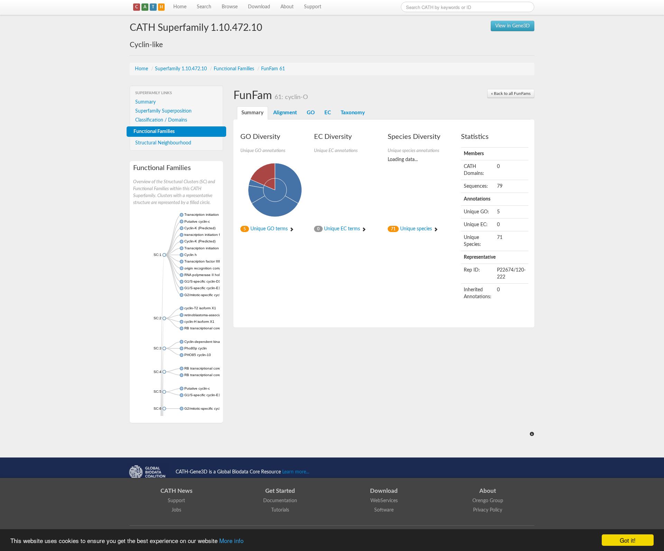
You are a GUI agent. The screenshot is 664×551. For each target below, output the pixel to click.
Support (312, 7)
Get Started (280, 491)
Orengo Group (487, 500)
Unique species (412, 228)
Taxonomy (353, 112)
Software (384, 510)
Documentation (280, 500)
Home (179, 7)
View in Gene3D (512, 26)
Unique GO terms (266, 228)
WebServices (384, 500)
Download (259, 7)
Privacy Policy (487, 510)
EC (327, 112)
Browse (230, 7)
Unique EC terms (339, 228)
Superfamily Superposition (163, 111)
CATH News (176, 491)
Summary (145, 102)
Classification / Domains (161, 120)
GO (311, 112)
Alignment (285, 112)
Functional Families (235, 68)
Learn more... (295, 472)
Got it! (628, 540)
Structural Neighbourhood (163, 143)
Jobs (176, 510)
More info (231, 540)
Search (204, 7)
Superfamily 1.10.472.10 (181, 68)
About (287, 7)
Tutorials (280, 510)
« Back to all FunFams (511, 93)
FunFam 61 (273, 68)
